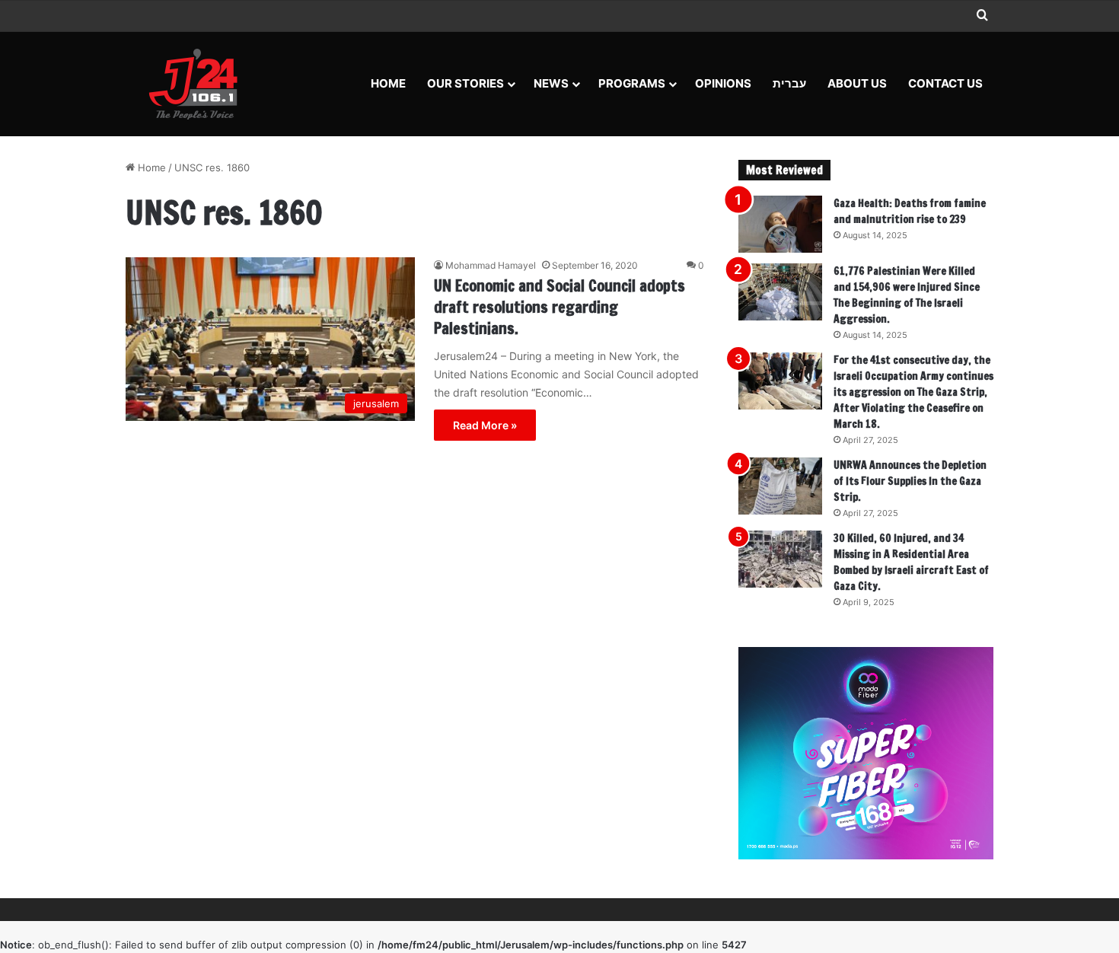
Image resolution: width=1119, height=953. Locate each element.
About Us (857, 83)
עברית (789, 83)
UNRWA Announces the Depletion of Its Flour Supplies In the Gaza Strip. (910, 481)
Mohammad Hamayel (490, 265)
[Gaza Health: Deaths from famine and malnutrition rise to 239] (780, 224)
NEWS (551, 83)
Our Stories (465, 83)
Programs (631, 83)
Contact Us (945, 83)
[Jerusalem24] (199, 83)
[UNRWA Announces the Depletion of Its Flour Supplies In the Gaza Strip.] (780, 486)
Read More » (485, 425)
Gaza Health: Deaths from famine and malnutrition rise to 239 (910, 211)
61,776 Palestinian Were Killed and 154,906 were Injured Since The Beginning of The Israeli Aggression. (907, 295)
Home (388, 83)
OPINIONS (723, 83)
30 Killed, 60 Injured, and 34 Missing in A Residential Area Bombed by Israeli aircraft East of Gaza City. (911, 562)
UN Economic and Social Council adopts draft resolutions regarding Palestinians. (559, 307)
